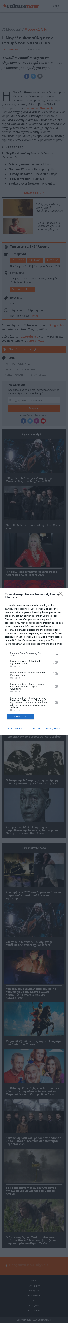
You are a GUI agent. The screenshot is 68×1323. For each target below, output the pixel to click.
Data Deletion (15, 728)
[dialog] (34, 661)
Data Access (34, 728)
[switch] (55, 662)
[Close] (61, 595)
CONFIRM (20, 716)
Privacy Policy (53, 728)
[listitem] (34, 654)
